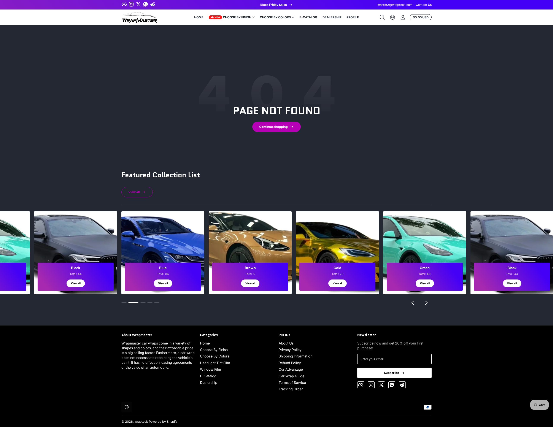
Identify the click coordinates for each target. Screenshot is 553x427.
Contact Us (424, 4)
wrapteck (141, 421)
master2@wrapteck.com (394, 4)
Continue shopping (273, 127)
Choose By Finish (214, 350)
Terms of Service (292, 382)
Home (205, 343)
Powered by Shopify (163, 421)
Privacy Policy (290, 350)
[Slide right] (426, 303)
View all (134, 192)
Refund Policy (290, 363)
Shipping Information (295, 356)
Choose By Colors (214, 356)
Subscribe (391, 373)
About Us (286, 343)
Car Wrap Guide (291, 376)
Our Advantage (291, 369)
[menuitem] (237, 343)
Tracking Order (291, 389)
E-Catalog (208, 376)
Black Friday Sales (273, 4)
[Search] (382, 17)
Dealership (208, 382)
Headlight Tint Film (215, 363)
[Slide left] (412, 303)
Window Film (210, 369)
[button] (382, 17)
